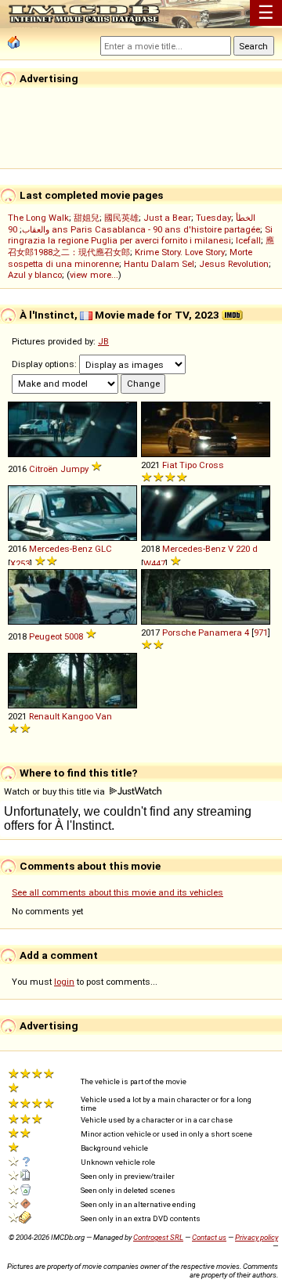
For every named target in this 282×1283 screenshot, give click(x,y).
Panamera (220, 632)
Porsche (179, 632)
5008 (73, 636)
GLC (103, 548)
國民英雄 (121, 217)
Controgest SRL (158, 1237)
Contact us (209, 1237)
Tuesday (213, 217)
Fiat (169, 465)
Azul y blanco (35, 274)
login (64, 981)
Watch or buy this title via (55, 791)
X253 (20, 563)
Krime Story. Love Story (180, 252)
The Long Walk (38, 217)
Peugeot (45, 636)
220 (243, 548)
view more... (94, 274)
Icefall (248, 240)
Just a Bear (167, 217)
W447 (154, 563)
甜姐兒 (86, 217)
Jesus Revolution (234, 263)
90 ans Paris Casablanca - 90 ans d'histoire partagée (134, 229)
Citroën (43, 468)
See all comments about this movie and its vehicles (117, 892)
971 (261, 632)
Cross (211, 465)
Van (104, 716)
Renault (44, 716)
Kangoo (77, 716)
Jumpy (74, 468)
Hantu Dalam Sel (159, 263)
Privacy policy (256, 1237)
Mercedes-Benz (60, 548)
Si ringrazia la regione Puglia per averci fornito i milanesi (140, 235)
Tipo (188, 465)
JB (103, 341)
